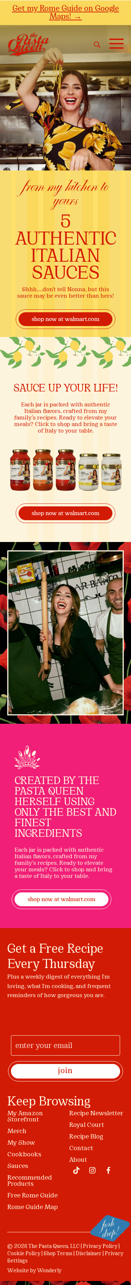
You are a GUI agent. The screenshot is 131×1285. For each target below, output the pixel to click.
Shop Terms (58, 1254)
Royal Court (86, 1125)
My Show (21, 1143)
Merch (17, 1131)
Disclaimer (89, 1254)
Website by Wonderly (34, 1271)
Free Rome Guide (32, 1196)
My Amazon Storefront (25, 1117)
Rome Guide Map (32, 1207)
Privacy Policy (100, 1246)
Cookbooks (24, 1155)
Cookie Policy (23, 1254)
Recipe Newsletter (96, 1114)
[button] (115, 44)
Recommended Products (29, 1181)
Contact (81, 1148)
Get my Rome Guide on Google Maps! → (65, 12)
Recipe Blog (86, 1137)
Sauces (17, 1166)
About (78, 1160)
